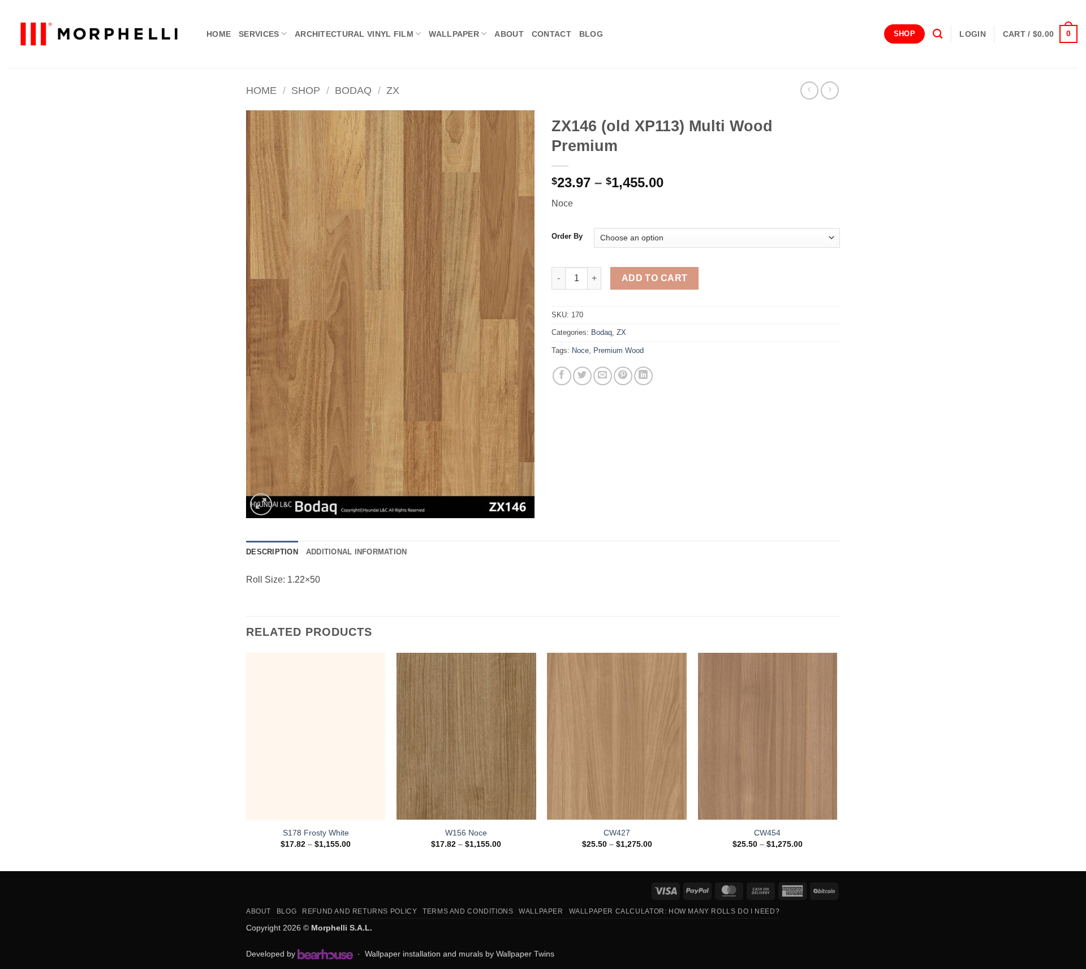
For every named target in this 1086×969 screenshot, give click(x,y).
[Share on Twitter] (582, 376)
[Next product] (809, 90)
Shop (305, 90)
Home (261, 90)
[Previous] (246, 761)
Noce (580, 350)
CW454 (767, 832)
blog (591, 33)
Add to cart (655, 278)
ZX (392, 90)
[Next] (836, 761)
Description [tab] (272, 552)
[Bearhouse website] (325, 954)
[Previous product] (829, 90)
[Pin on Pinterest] (623, 376)
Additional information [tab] (356, 552)
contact (551, 33)
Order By (567, 236)
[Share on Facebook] (562, 376)
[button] (972, 34)
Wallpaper (454, 33)
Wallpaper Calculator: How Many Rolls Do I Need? (674, 911)
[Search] (937, 34)
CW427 (617, 832)
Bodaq (353, 90)
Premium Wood (618, 350)
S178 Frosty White (316, 832)
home (218, 33)
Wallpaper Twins (525, 953)
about (508, 33)
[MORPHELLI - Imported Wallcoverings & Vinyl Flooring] (98, 34)
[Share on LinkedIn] (643, 376)
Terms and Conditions (468, 911)
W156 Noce (466, 832)
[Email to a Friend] (602, 376)
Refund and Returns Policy (359, 911)
